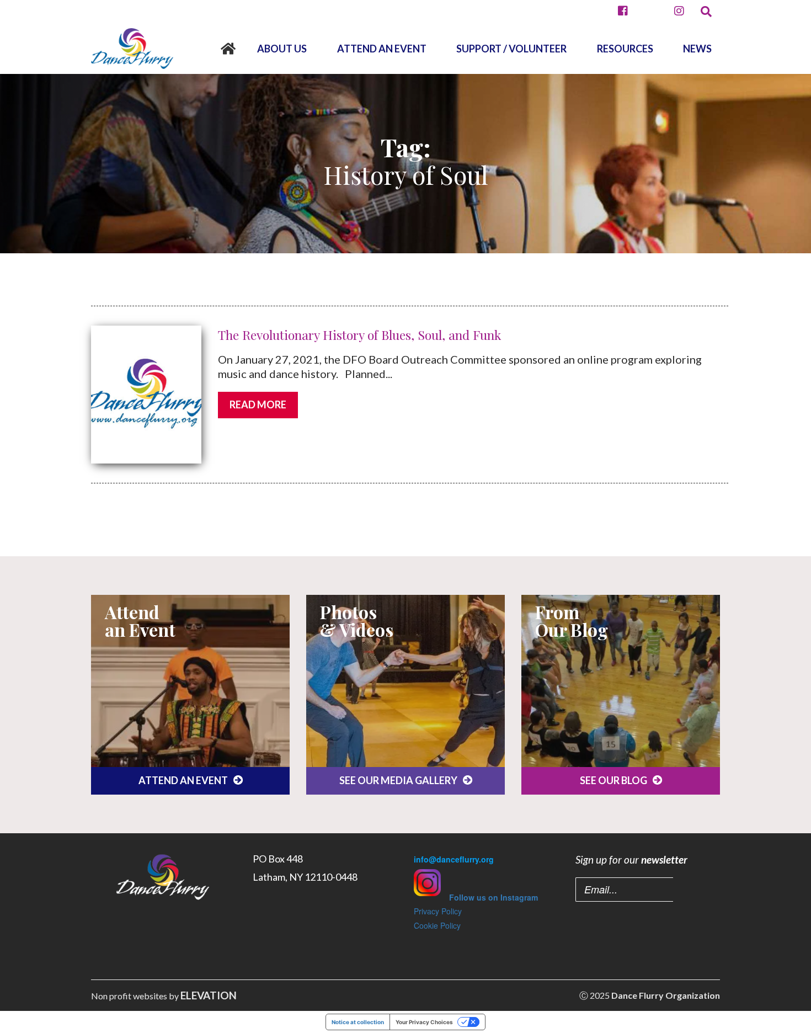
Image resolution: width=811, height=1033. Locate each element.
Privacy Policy (438, 911)
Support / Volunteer (511, 48)
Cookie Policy (437, 925)
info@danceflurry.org (454, 859)
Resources (625, 48)
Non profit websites (129, 996)
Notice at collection (358, 1022)
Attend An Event (381, 48)
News (697, 48)
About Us (282, 48)
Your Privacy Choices (424, 1022)
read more (258, 404)
